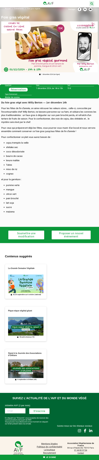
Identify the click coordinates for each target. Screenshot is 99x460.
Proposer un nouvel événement (71, 235)
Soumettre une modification (26, 235)
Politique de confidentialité (49, 446)
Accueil (8, 9)
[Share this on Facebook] (79, 9)
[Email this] (90, 9)
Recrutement (49, 453)
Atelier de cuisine (12, 97)
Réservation (18, 89)
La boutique (49, 450)
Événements (19, 9)
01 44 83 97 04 (80, 450)
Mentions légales (49, 443)
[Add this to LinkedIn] (85, 9)
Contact (81, 453)
